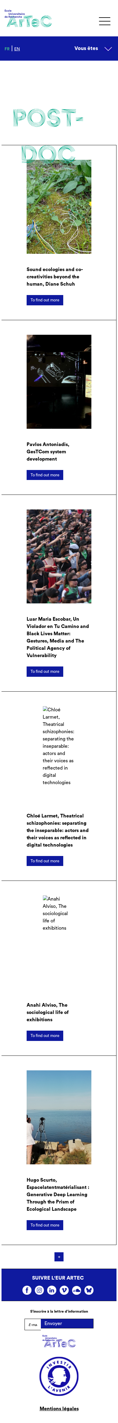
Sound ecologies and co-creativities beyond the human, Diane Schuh (55, 277)
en (17, 49)
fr (7, 49)
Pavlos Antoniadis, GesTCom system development (48, 451)
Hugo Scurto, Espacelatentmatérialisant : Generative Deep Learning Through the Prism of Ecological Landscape (58, 1195)
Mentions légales (59, 1408)
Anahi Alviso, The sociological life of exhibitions (48, 1012)
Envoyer (53, 1323)
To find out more (45, 300)
